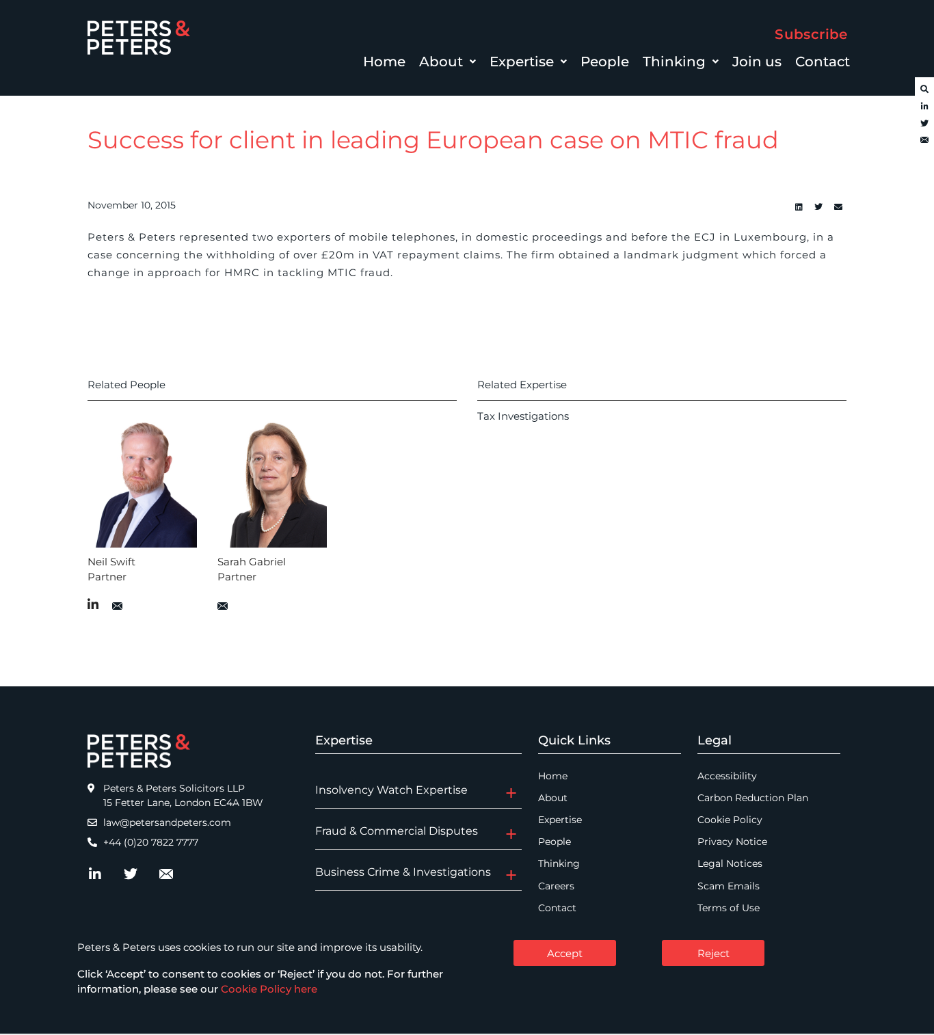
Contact (822, 61)
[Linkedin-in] (924, 107)
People (605, 61)
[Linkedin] (798, 207)
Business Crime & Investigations (403, 871)
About (441, 61)
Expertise (522, 61)
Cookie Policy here (269, 988)
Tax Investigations (523, 415)
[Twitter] (924, 124)
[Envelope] (924, 141)
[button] (447, 61)
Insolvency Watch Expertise (391, 789)
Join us (757, 61)
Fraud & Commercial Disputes (396, 830)
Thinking (674, 61)
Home (384, 61)
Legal (714, 740)
